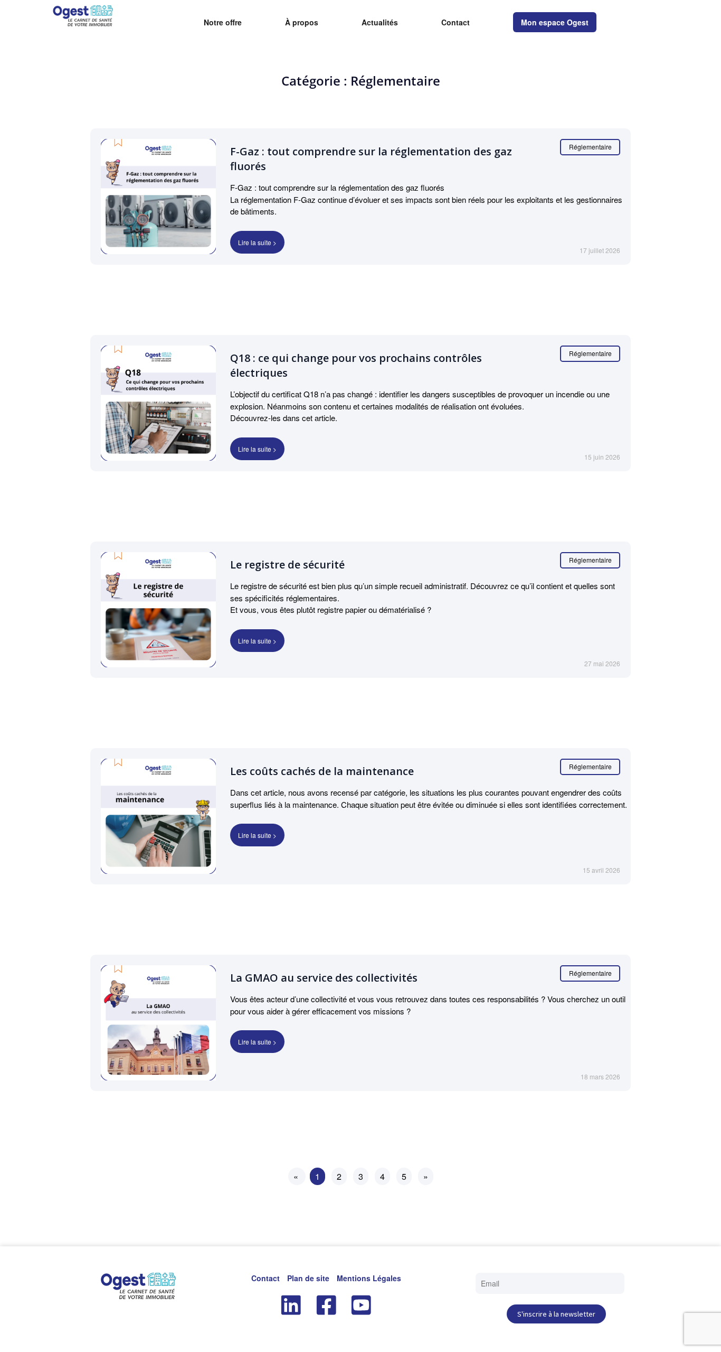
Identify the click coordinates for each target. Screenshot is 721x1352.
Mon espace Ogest (555, 22)
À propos (301, 22)
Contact (455, 22)
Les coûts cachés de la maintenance (322, 771)
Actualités (380, 22)
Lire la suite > (257, 242)
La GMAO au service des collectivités (324, 978)
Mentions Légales (369, 1278)
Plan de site (308, 1278)
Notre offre (223, 22)
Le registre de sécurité (287, 564)
